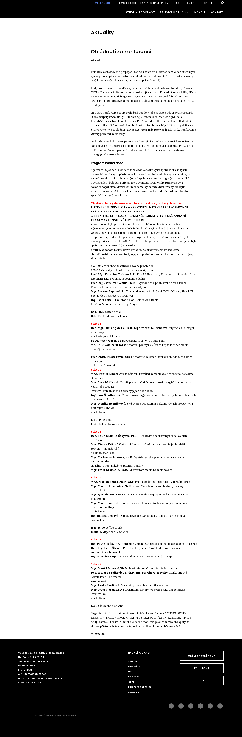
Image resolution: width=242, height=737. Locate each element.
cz (205, 3)
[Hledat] (222, 3)
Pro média (134, 666)
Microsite (98, 633)
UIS (177, 3)
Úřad (131, 671)
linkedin (190, 705)
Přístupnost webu (140, 687)
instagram (181, 705)
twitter (220, 705)
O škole (200, 12)
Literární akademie (101, 3)
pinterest (210, 705)
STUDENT (191, 3)
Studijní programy (140, 12)
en (211, 3)
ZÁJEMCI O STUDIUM (174, 12)
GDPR (131, 681)
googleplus (200, 705)
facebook (171, 705)
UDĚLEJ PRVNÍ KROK (201, 655)
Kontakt (217, 12)
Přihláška (201, 668)
